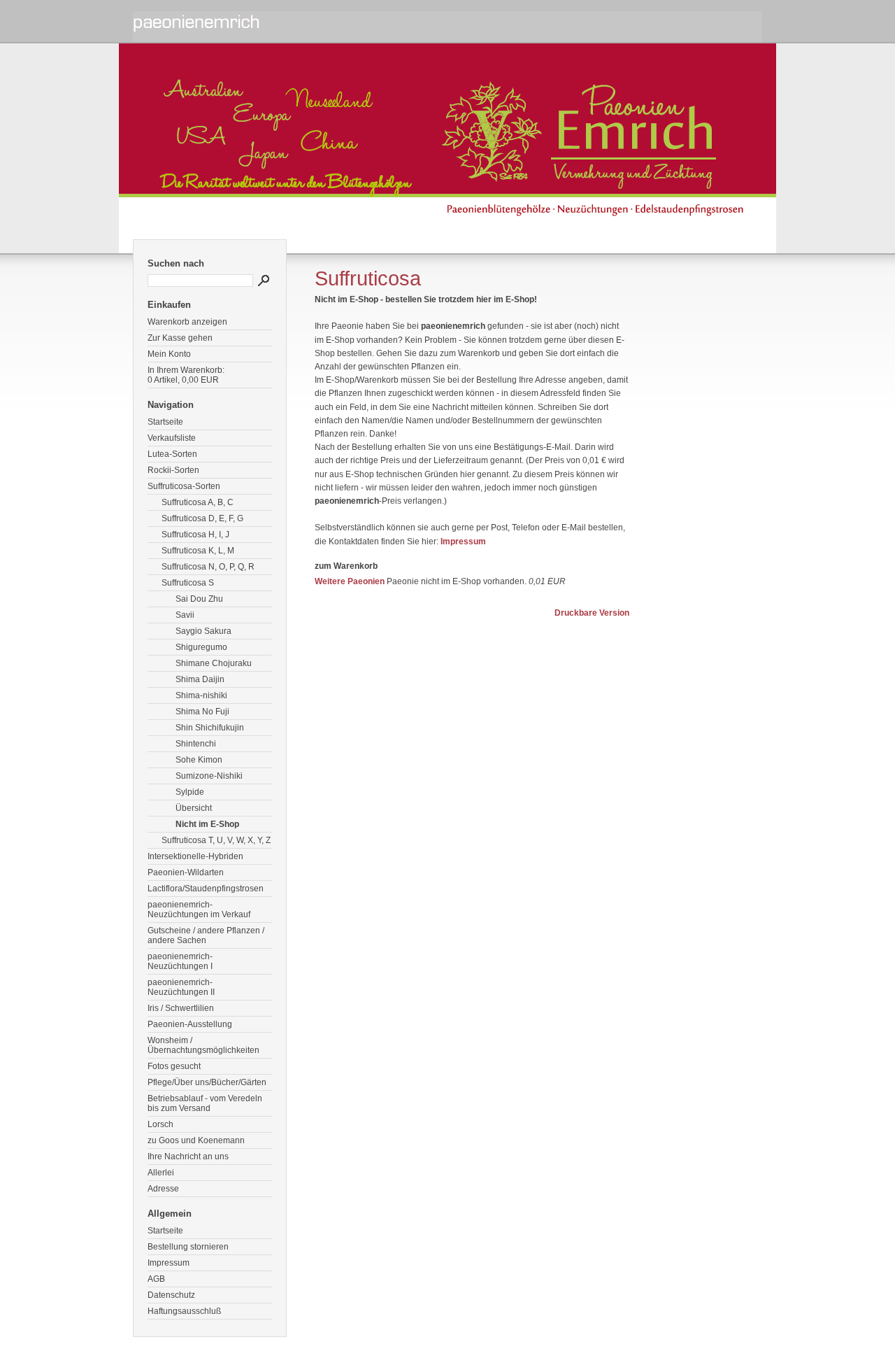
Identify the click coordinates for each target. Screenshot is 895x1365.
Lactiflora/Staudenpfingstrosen (206, 888)
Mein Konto (169, 354)
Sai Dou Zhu (199, 599)
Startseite (165, 422)
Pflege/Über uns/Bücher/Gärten (207, 1082)
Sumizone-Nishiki (209, 776)
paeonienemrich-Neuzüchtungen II (181, 987)
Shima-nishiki (201, 695)
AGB (156, 1279)
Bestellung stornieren (188, 1247)
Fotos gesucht (174, 1066)
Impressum (168, 1263)
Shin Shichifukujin (210, 728)
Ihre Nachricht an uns (188, 1156)
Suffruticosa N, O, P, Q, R (208, 567)
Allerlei (161, 1172)
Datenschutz (171, 1295)
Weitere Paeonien (350, 581)
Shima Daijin (200, 679)
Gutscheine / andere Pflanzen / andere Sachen (206, 935)
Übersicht (194, 808)
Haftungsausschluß (184, 1311)
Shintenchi (196, 744)
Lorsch (160, 1124)
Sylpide (190, 792)
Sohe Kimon (199, 760)
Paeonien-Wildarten (186, 872)
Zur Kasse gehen (180, 338)
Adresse (163, 1189)
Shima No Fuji (202, 711)
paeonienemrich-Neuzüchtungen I (180, 961)
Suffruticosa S (188, 583)
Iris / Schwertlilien (181, 1008)
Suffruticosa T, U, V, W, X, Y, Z (216, 840)
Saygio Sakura (203, 631)
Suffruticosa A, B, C (198, 502)
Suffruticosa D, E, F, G (202, 518)
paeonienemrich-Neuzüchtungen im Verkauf (199, 909)
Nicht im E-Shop (207, 824)
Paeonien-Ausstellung (190, 1024)
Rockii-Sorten (173, 470)
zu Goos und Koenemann (196, 1140)
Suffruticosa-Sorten (184, 486)
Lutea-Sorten (172, 454)
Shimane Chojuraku (214, 663)
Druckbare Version (591, 613)
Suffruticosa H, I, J (195, 534)
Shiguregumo (201, 647)
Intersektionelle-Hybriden (195, 856)
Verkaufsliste (172, 438)
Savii (185, 615)
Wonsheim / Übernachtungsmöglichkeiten (203, 1045)
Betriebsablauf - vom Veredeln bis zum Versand (205, 1103)
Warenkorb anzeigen (187, 322)
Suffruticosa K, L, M (198, 551)
